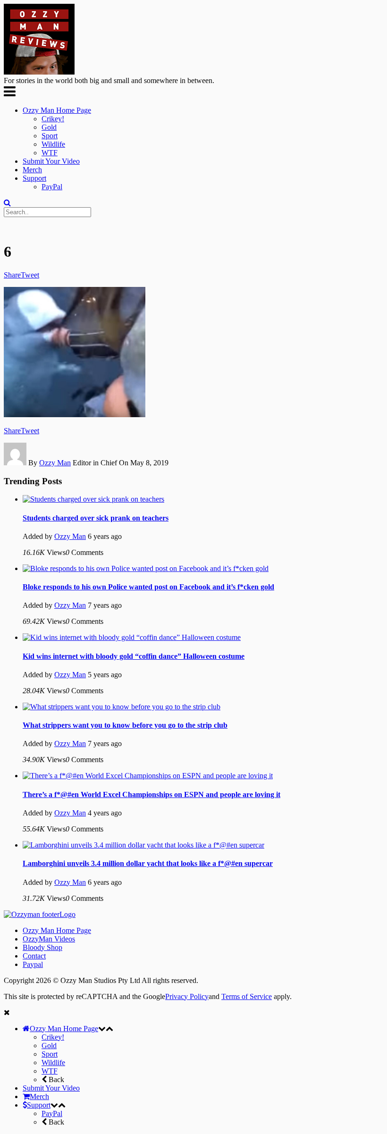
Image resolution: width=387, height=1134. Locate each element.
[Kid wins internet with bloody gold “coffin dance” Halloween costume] (132, 637)
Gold (49, 127)
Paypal (33, 964)
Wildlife (53, 144)
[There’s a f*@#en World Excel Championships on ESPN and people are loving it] (148, 776)
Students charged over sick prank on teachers (95, 518)
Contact (34, 956)
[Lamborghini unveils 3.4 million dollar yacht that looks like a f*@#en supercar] (143, 845)
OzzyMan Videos (49, 939)
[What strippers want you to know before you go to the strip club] (121, 707)
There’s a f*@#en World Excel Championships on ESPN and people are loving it (151, 794)
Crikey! (53, 119)
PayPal (52, 187)
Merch (32, 170)
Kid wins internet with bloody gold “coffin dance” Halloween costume (133, 656)
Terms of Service (246, 996)
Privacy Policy (187, 996)
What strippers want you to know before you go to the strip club (125, 725)
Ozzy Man (55, 463)
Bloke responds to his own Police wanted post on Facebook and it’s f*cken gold (148, 587)
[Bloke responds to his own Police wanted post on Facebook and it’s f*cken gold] (146, 568)
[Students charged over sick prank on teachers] (93, 499)
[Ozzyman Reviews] (40, 914)
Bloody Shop (42, 947)
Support (34, 178)
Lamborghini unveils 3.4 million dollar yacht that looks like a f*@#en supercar (148, 863)
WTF (50, 153)
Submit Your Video (51, 161)
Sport (50, 136)
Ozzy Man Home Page (57, 110)
